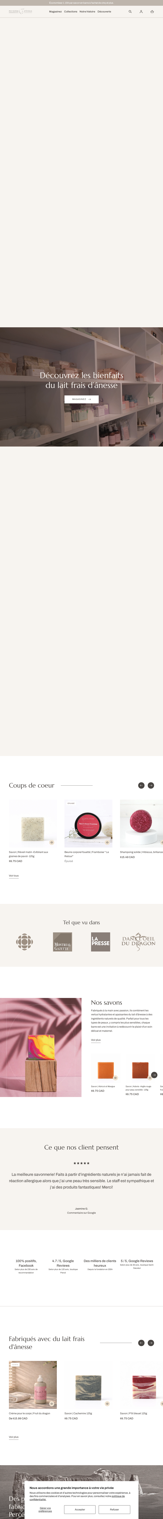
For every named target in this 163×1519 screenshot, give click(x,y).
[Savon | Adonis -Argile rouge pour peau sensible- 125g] (140, 1068)
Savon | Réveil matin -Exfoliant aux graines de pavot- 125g (28, 854)
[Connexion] (141, 12)
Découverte (104, 11)
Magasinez (55, 11)
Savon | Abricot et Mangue (103, 1086)
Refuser (114, 1509)
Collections (70, 11)
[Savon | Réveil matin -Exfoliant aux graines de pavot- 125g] (33, 824)
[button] (130, 12)
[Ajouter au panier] (51, 842)
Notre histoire (87, 11)
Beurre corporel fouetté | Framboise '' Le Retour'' (86, 854)
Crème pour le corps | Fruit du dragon (29, 1413)
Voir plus (96, 1040)
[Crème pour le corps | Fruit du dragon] (33, 1385)
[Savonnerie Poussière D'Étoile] (20, 12)
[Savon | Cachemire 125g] (88, 1385)
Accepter (80, 1509)
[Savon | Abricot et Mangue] (105, 1068)
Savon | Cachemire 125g (78, 1413)
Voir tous (14, 875)
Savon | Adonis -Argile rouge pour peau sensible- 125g (138, 1088)
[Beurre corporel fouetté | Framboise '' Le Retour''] (88, 824)
